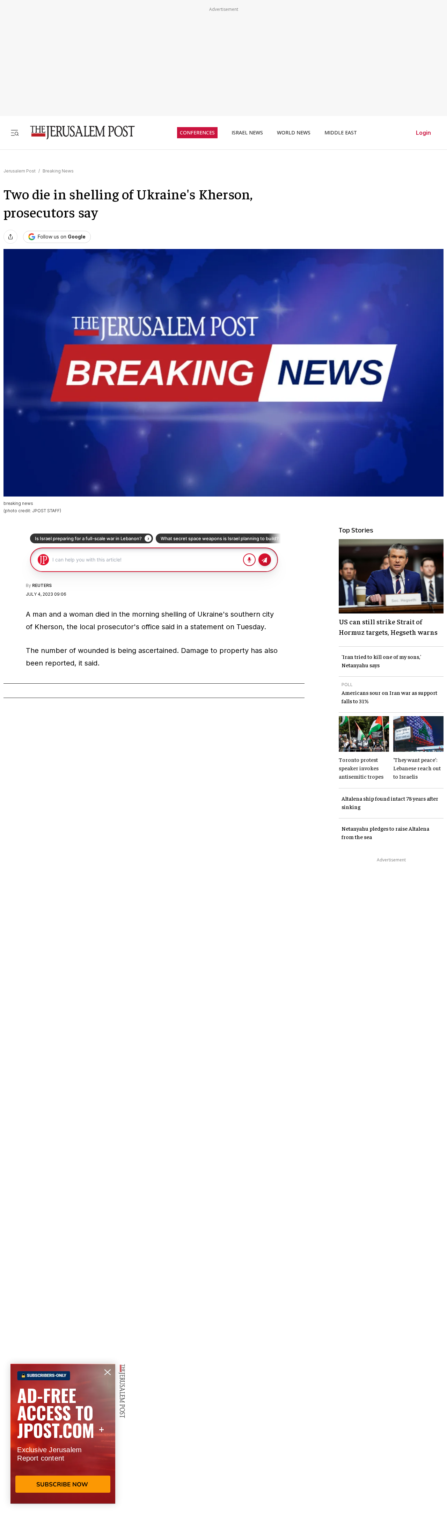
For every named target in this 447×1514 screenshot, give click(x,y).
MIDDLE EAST (340, 132)
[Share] (10, 237)
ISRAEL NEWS (247, 132)
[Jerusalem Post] (78, 132)
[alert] (62, 1434)
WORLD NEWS (293, 132)
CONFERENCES (197, 132)
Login (423, 132)
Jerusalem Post (19, 171)
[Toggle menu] (14, 132)
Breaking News (58, 171)
